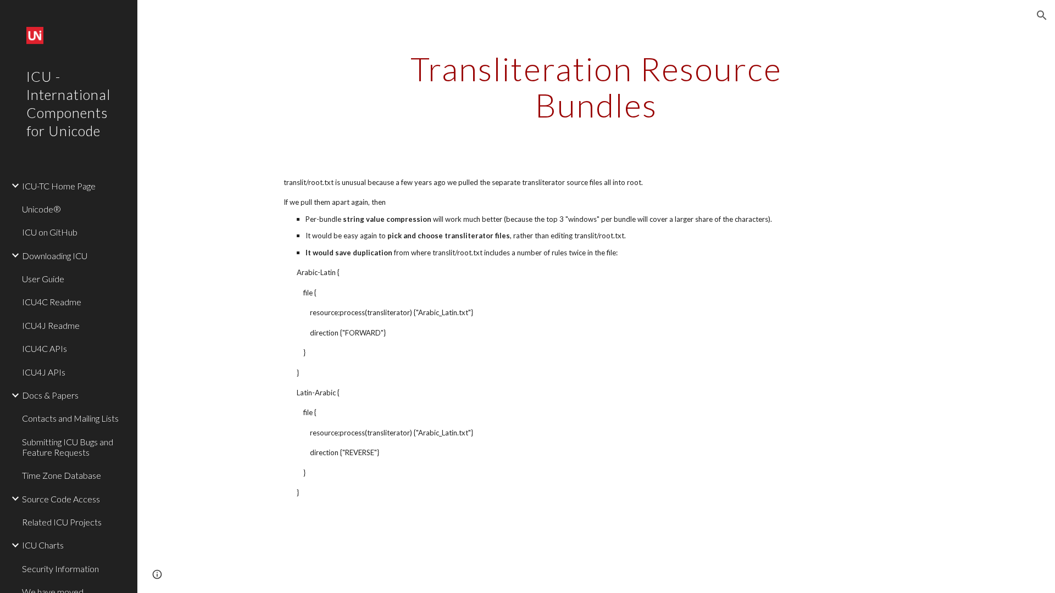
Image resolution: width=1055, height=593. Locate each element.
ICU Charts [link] (43, 545)
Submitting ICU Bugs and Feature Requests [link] (67, 447)
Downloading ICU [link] (54, 255)
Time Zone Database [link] (61, 475)
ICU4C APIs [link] (44, 348)
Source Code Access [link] (61, 499)
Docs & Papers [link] (50, 395)
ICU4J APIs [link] (43, 372)
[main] (596, 86)
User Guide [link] (43, 278)
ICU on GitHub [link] (49, 232)
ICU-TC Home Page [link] (59, 186)
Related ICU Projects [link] (62, 522)
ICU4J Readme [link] (51, 325)
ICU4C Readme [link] (51, 301)
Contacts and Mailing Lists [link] (70, 418)
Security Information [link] (60, 568)
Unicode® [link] (41, 209)
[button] (1042, 15)
